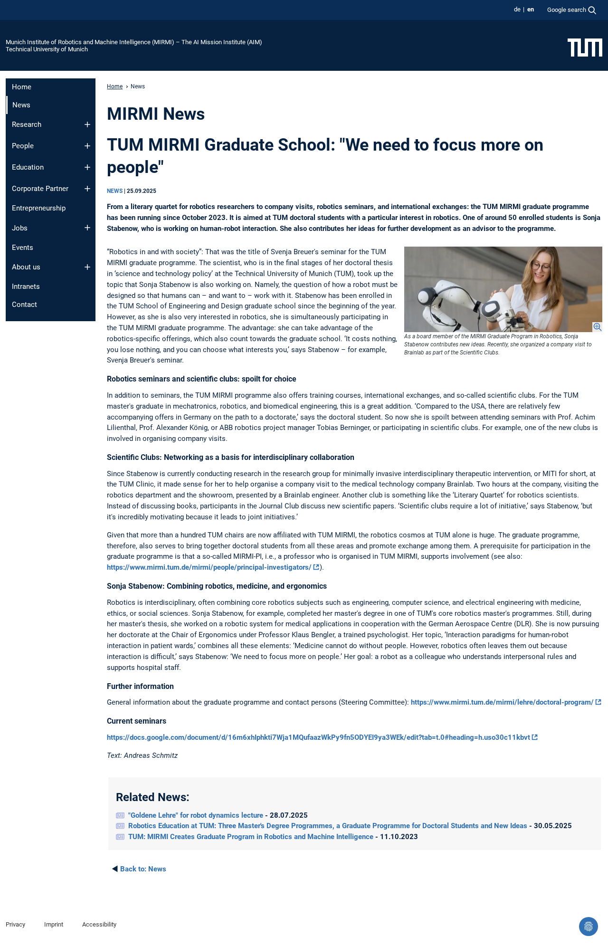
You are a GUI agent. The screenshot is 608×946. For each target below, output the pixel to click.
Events (22, 247)
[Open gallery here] (503, 289)
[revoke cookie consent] (588, 926)
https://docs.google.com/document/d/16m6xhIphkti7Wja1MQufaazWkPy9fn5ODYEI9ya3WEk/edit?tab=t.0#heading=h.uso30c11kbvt (318, 737)
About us (26, 267)
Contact (24, 304)
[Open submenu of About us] (87, 267)
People (23, 146)
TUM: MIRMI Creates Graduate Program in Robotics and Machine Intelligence (251, 836)
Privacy (15, 924)
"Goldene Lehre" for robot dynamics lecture (196, 815)
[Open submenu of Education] (87, 167)
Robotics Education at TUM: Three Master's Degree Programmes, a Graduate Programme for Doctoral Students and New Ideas (328, 826)
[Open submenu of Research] (87, 124)
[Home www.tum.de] (585, 47)
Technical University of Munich (47, 49)
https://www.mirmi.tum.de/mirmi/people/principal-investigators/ (209, 567)
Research (26, 124)
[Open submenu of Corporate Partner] (87, 188)
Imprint (53, 924)
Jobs (20, 228)
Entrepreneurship (39, 208)
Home (21, 87)
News (143, 869)
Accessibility (99, 924)
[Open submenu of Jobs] (87, 227)
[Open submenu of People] (87, 146)
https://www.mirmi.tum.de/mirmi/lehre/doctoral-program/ (502, 702)
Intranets (26, 286)
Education (28, 167)
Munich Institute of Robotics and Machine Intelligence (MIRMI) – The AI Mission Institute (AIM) (134, 42)
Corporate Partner (40, 188)
